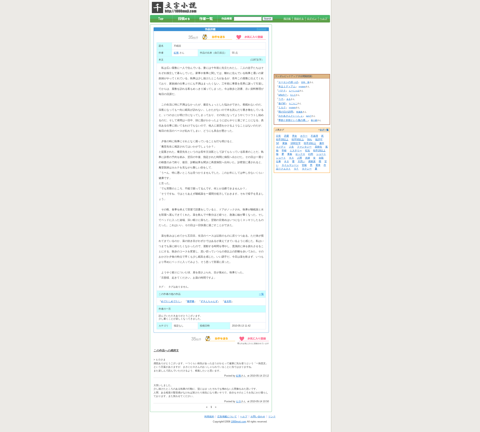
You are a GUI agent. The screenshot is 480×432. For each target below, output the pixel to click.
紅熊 (176, 52)
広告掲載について (227, 416)
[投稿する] (184, 18)
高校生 (318, 146)
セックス (300, 154)
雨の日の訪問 (285, 111)
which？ (282, 94)
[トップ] (161, 18)
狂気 (307, 150)
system (302, 86)
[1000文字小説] (174, 7)
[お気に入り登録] (251, 37)
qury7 (308, 116)
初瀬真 (299, 112)
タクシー (307, 168)
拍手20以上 (319, 150)
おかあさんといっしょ (290, 115)
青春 (289, 154)
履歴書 (190, 301)
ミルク (282, 107)
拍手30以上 (282, 139)
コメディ (281, 146)
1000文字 (295, 143)
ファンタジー (304, 146)
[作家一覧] (206, 18)
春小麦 (314, 120)
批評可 (318, 139)
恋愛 (286, 136)
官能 (304, 165)
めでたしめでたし (171, 301)
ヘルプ (323, 18)
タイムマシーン (290, 165)
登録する (299, 18)
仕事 (278, 161)
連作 (321, 143)
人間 (299, 157)
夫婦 (307, 157)
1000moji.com (238, 421)
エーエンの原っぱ (288, 82)
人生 (291, 146)
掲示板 (287, 18)
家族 (284, 143)
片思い (301, 161)
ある (288, 99)
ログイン (312, 18)
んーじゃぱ (294, 91)
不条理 (314, 136)
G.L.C (293, 95)
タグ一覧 (324, 130)
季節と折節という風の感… (293, 120)
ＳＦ (296, 168)
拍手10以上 (310, 143)
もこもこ (293, 103)
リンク (272, 416)
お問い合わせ (257, 416)
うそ (280, 99)
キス (291, 157)
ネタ (286, 161)
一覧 (261, 294)
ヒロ (238, 401)
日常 (278, 136)
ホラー (304, 136)
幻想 (310, 154)
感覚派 (312, 161)
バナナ (282, 90)
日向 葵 (305, 82)
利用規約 (209, 416)
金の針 (282, 103)
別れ (309, 139)
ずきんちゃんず (209, 301)
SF (277, 143)
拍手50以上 (298, 139)
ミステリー (296, 150)
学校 (284, 150)
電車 (318, 165)
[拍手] (217, 37)
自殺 (321, 157)
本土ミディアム (287, 86)
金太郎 (227, 301)
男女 (294, 136)
